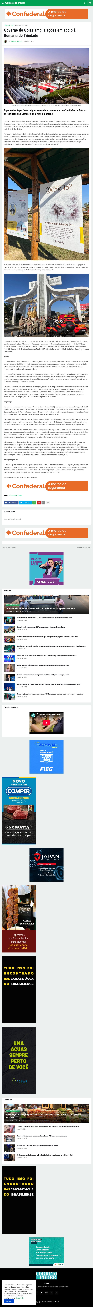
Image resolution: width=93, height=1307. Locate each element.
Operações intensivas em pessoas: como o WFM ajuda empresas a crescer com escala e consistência (50, 694)
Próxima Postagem (83, 547)
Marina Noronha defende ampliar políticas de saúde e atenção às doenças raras (43, 665)
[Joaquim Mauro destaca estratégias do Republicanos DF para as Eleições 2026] (9, 677)
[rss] (56, 1293)
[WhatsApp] (34, 502)
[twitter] (41, 1293)
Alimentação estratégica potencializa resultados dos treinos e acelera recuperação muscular (43, 1116)
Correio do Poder (15, 2)
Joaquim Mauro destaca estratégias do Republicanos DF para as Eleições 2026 (43, 675)
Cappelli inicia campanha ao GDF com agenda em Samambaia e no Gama (41, 627)
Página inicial (8, 25)
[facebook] (36, 1293)
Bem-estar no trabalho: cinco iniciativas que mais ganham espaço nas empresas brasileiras (47, 637)
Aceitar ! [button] (9, 1301)
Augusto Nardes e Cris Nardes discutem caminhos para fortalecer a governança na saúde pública (49, 684)
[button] (2, 3)
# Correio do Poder (21, 25)
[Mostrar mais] (48, 502)
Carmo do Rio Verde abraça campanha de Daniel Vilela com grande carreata (40, 608)
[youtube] (46, 1293)
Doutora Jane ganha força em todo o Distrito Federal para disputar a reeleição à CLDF (45, 1155)
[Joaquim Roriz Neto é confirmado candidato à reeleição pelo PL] (9, 1148)
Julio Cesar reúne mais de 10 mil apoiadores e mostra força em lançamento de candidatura (47, 656)
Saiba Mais (19, 1298)
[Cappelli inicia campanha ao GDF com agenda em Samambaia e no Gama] (9, 629)
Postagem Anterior (9, 547)
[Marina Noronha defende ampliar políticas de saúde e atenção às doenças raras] (9, 668)
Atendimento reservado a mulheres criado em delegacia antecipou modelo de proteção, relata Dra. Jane (51, 646)
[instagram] (51, 1293)
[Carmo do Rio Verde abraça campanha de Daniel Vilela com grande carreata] (9, 1138)
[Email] (43, 502)
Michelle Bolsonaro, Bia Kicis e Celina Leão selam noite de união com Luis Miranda (44, 618)
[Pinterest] (39, 502)
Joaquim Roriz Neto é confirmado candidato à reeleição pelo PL (38, 1145)
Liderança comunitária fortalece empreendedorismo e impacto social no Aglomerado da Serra (48, 1126)
